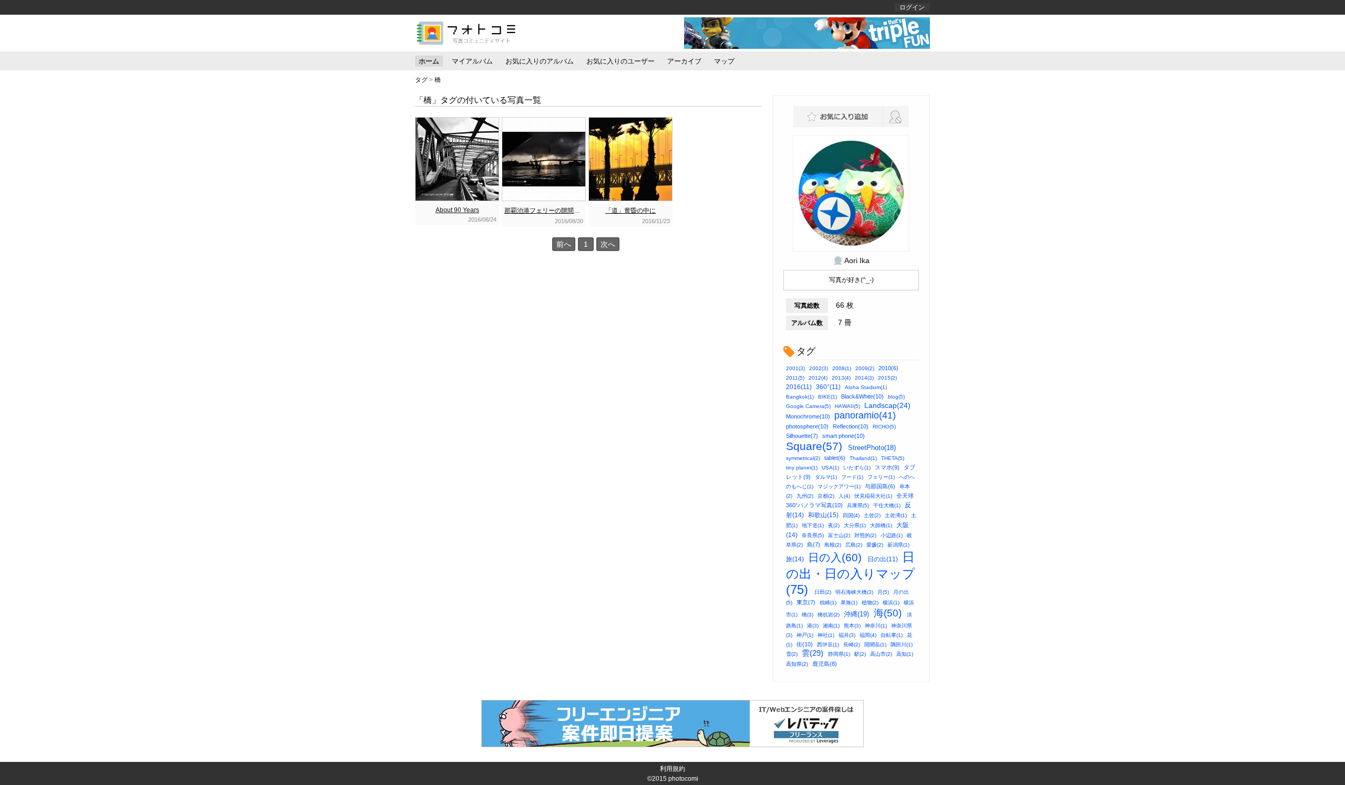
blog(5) (896, 397)
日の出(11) (882, 559)
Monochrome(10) (808, 416)
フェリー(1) (881, 477)
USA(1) (830, 467)
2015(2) (887, 378)
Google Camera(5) (808, 406)
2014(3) (864, 378)
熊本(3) (852, 626)
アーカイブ (684, 61)
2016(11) (799, 387)
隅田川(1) (902, 644)
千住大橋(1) (887, 505)
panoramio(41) (865, 415)
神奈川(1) (876, 626)
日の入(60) (835, 557)
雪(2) (792, 654)
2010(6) (888, 368)
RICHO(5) (884, 427)
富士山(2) (839, 535)
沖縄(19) (856, 614)
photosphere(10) (807, 426)
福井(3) (847, 635)
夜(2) (834, 525)
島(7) (813, 544)
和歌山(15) (823, 515)
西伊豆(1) (828, 644)
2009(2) (864, 368)
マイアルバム (472, 61)
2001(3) (795, 368)
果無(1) (849, 602)
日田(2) (822, 592)
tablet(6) (834, 458)
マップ (724, 61)
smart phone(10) (843, 436)
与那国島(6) (880, 486)
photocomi (683, 778)
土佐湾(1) (896, 515)
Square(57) (814, 446)
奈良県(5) (813, 535)
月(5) (883, 592)
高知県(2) (797, 664)
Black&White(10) (862, 396)
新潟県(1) (898, 545)
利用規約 (672, 768)
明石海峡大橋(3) (854, 592)
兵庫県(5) (858, 505)
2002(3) (818, 368)
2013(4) (841, 378)
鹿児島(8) (824, 664)
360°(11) (828, 387)
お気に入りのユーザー (620, 61)
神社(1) (826, 635)
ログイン (912, 7)
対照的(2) (865, 535)
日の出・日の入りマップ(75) (850, 573)
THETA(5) (892, 458)
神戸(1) (804, 635)
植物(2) (870, 602)
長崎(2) (851, 644)
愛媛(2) (874, 545)
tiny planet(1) (802, 467)
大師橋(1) (881, 525)
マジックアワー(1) (839, 486)
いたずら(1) (857, 467)
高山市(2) (881, 654)
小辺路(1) (892, 535)
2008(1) (841, 368)
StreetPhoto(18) (872, 448)
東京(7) (805, 602)
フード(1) (852, 477)
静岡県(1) (839, 654)
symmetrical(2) (803, 458)
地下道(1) (813, 525)
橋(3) (807, 614)
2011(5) (795, 378)
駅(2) (860, 654)
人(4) (844, 496)
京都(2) (826, 496)
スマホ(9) (887, 467)
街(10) (804, 644)
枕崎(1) (828, 602)
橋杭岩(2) (829, 614)
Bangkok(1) (800, 397)
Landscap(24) (887, 405)
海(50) (888, 613)
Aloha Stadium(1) (866, 387)
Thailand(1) (863, 458)
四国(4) (851, 515)
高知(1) (904, 654)
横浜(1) (891, 602)
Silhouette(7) (802, 436)
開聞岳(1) (875, 644)
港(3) (813, 626)
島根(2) (832, 545)
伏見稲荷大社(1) (873, 496)
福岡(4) (868, 635)
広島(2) (853, 545)
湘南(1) (831, 626)
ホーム (429, 61)
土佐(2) (872, 515)
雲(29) (812, 652)
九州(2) (804, 496)
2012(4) (818, 378)
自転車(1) (892, 635)
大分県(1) (855, 525)
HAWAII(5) (847, 406)
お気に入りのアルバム (539, 61)
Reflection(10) (850, 426)
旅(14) (795, 559)
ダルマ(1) (826, 477)
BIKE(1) (827, 397)
